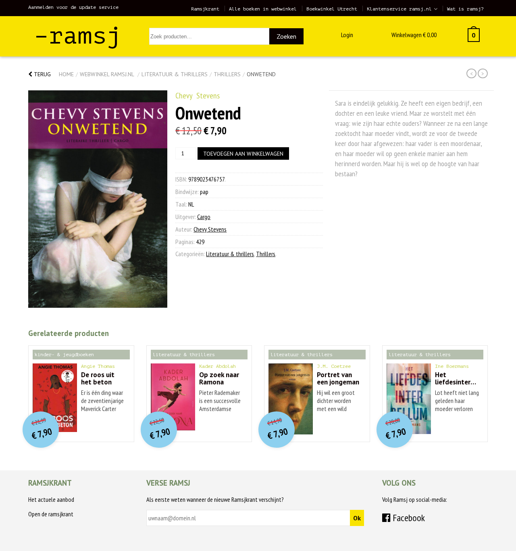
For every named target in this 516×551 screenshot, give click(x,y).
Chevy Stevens (197, 95)
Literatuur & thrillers (174, 74)
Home (66, 74)
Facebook (408, 517)
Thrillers (227, 74)
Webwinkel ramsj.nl (107, 74)
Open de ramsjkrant (50, 514)
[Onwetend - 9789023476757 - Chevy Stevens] (97, 199)
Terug (41, 74)
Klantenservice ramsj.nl (399, 9)
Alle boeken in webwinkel (263, 9)
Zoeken (286, 36)
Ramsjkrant (205, 9)
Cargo (203, 217)
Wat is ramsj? (465, 9)
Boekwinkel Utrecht (331, 9)
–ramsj (77, 35)
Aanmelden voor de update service (73, 7)
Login (347, 35)
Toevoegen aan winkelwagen (243, 153)
